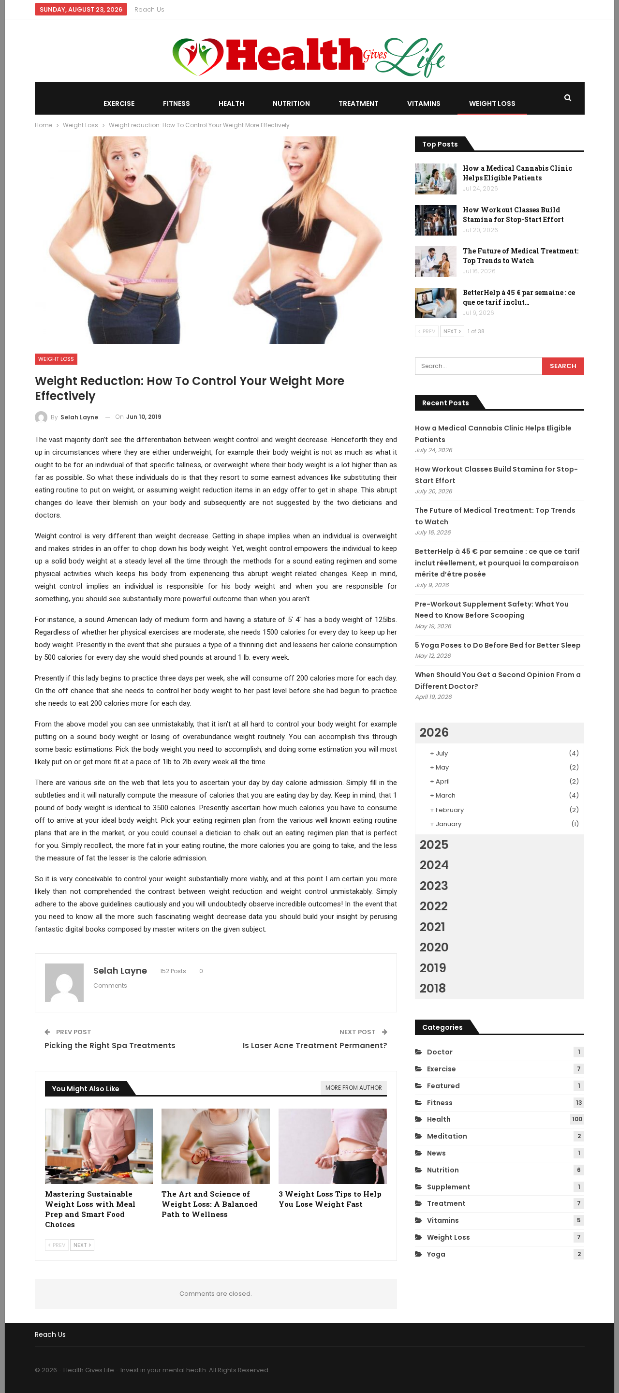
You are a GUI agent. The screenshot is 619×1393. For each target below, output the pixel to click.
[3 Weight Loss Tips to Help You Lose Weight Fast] (333, 1147)
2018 (433, 988)
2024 (434, 865)
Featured (443, 1086)
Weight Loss (492, 103)
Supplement (449, 1187)
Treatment (359, 103)
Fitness (176, 103)
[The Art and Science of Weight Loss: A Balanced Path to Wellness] (216, 1147)
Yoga (436, 1254)
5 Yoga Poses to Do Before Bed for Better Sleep (498, 645)
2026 (434, 732)
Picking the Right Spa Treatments (110, 1045)
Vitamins (424, 103)
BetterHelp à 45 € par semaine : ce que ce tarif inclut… (519, 297)
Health (231, 103)
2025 (434, 844)
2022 (434, 906)
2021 (432, 927)
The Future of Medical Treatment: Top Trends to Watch (520, 255)
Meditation (447, 1136)
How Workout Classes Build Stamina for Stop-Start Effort (513, 214)
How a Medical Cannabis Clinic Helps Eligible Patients (517, 172)
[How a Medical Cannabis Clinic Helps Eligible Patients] (436, 178)
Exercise (118, 103)
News (436, 1153)
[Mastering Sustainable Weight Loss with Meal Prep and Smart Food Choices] (99, 1147)
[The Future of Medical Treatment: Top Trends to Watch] (436, 261)
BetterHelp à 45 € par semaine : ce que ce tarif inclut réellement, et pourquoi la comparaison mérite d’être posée (497, 563)
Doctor (440, 1052)
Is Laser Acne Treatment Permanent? (315, 1045)
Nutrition (291, 103)
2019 (433, 968)
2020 (434, 947)
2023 (434, 885)
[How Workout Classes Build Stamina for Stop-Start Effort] (436, 220)
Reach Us (149, 9)
